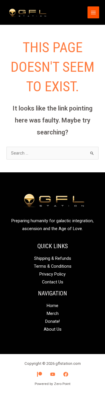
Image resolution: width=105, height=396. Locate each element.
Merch (53, 313)
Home (52, 305)
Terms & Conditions (52, 266)
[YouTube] (52, 374)
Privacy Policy (52, 274)
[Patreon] (39, 374)
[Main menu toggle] (93, 12)
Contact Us (52, 282)
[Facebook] (65, 374)
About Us (53, 329)
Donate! (52, 321)
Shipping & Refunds (52, 258)
